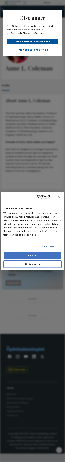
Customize (30, 264)
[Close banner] (59, 197)
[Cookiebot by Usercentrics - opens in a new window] (37, 197)
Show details (49, 246)
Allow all (32, 255)
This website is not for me (32, 49)
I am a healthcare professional (32, 41)
